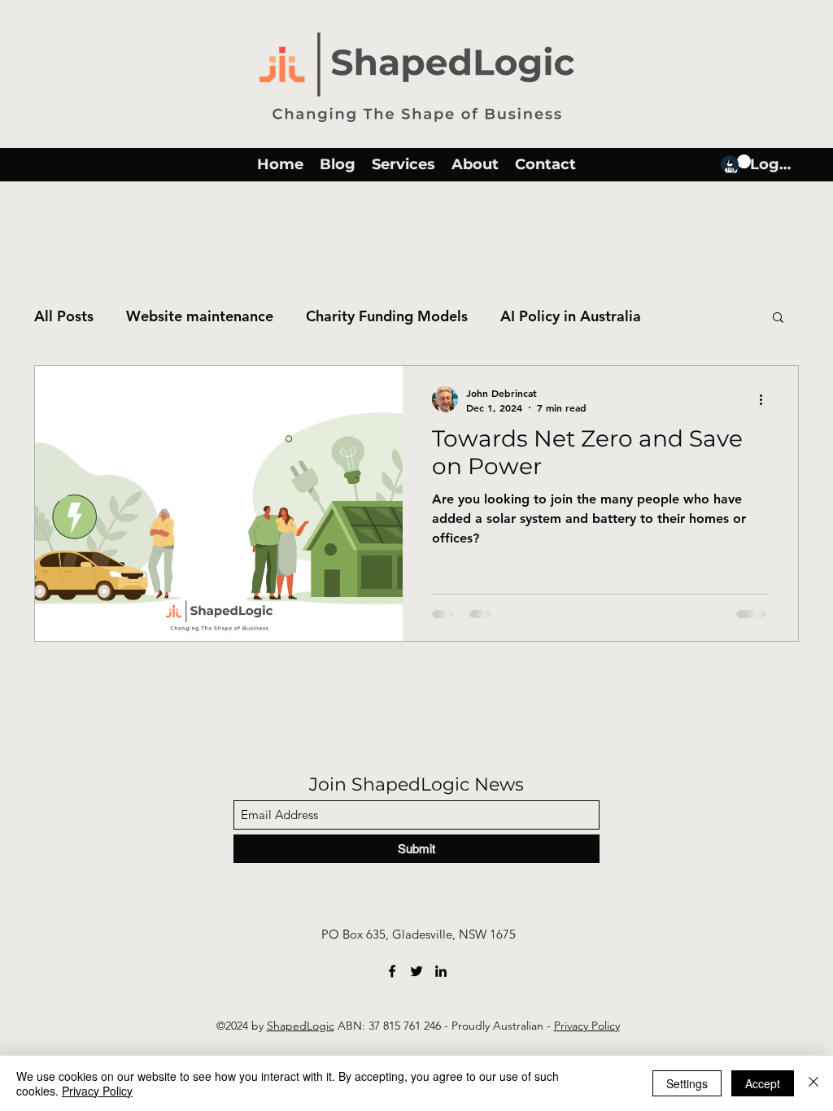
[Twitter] (416, 971)
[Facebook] (392, 971)
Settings (687, 1083)
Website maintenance (199, 316)
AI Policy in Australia (570, 316)
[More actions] (766, 399)
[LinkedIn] (441, 971)
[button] (778, 318)
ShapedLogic (300, 1025)
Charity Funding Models (387, 316)
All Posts (64, 316)
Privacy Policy (587, 1025)
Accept (762, 1083)
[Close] (813, 1083)
